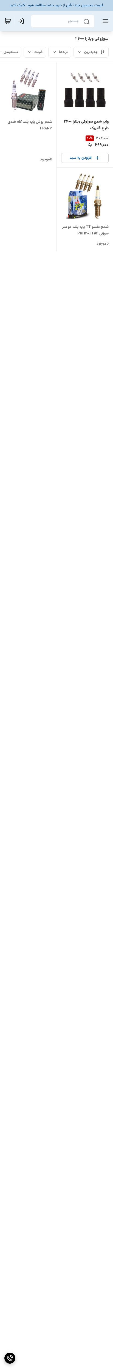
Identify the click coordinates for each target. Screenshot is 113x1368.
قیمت (38, 52)
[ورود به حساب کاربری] (22, 21)
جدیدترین (91, 52)
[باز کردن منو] (104, 21)
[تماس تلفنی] (9, 1358)
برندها (63, 52)
